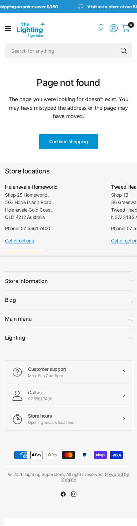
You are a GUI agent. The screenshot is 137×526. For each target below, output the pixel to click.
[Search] (123, 50)
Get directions (19, 240)
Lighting (15, 337)
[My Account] (102, 28)
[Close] (2, 521)
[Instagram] (73, 494)
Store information (26, 281)
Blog (10, 299)
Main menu (18, 318)
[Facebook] (63, 494)
